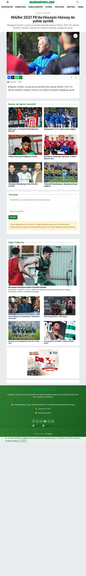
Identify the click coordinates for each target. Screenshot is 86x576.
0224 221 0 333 (44, 409)
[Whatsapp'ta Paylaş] (17, 77)
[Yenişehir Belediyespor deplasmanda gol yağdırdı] (61, 172)
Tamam (23, 441)
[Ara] (77, 2)
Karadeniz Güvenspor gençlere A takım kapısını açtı (60, 157)
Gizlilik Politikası (12, 441)
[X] (37, 421)
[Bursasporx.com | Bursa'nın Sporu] (42, 2)
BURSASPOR (7, 7)
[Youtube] (45, 421)
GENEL (81, 7)
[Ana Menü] (8, 2)
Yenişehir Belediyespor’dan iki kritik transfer (23, 185)
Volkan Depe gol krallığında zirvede (22, 156)
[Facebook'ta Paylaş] (8, 77)
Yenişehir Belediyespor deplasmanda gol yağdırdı (60, 185)
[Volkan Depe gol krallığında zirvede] (25, 145)
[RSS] (52, 421)
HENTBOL (71, 7)
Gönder (13, 217)
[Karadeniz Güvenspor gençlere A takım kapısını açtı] (61, 145)
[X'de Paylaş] (12, 77)
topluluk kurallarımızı (29, 224)
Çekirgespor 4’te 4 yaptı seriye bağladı (60, 129)
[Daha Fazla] (20, 77)
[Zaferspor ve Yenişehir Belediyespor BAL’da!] (25, 117)
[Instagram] (41, 421)
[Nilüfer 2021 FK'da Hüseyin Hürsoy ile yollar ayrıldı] (43, 53)
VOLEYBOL (59, 7)
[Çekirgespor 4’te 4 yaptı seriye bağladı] (61, 117)
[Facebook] (33, 421)
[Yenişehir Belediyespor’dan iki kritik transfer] (25, 172)
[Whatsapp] (49, 421)
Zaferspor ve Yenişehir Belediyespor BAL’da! (23, 130)
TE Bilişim (48, 434)
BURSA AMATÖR (35, 7)
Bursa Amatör (43, 13)
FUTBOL (48, 7)
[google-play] (48, 426)
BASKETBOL (20, 7)
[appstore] (36, 426)
